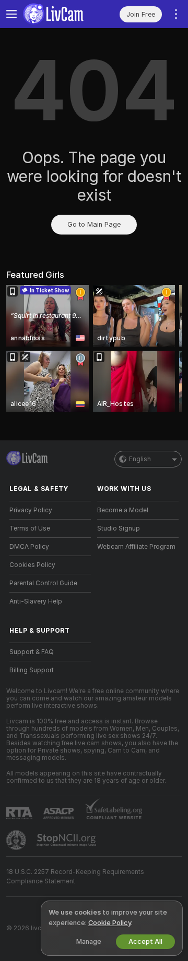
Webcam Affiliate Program (136, 546)
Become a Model (122, 510)
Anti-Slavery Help (35, 601)
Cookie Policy (109, 923)
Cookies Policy (32, 565)
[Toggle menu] (11, 14)
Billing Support (31, 670)
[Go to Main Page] (58, 14)
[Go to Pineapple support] (17, 840)
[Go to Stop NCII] (67, 840)
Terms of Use (29, 528)
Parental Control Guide (43, 583)
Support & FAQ (31, 652)
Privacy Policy (30, 510)
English (140, 459)
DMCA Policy (29, 546)
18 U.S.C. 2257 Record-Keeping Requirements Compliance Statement (75, 876)
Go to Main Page (94, 224)
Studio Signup (118, 528)
